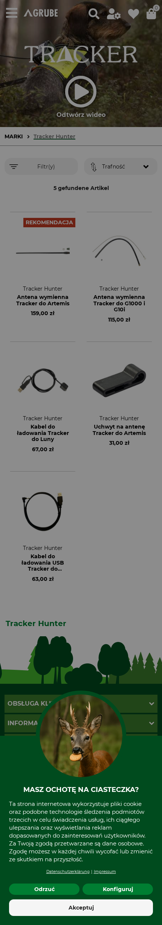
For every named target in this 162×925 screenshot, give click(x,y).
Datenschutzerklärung (68, 871)
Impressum (105, 871)
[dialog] (81, 462)
